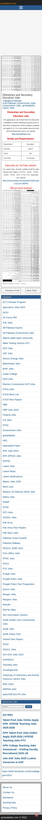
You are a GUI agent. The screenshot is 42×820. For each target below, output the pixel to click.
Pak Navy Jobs (10, 533)
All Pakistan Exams (13, 327)
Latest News (9, 471)
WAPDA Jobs (9, 689)
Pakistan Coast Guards (15, 538)
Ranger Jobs (9, 594)
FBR (5, 404)
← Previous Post (11, 290)
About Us (7, 787)
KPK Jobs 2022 (11, 451)
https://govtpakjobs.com (21, 134)
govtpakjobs (28, 105)
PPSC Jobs (8, 558)
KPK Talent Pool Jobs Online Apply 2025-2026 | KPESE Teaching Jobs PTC (20, 736)
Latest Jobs (8, 108)
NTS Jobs (8, 512)
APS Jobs (8, 348)
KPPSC (6, 461)
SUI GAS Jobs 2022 (13, 654)
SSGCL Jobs (9, 649)
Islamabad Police (11, 445)
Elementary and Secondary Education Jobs (17, 96)
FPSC (6, 425)
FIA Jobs (7, 420)
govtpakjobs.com (8, 3)
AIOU (5, 312)
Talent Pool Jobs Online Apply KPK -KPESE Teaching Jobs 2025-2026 (21, 724)
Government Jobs (11, 105)
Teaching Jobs (10, 664)
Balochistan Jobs (11, 363)
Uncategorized (10, 670)
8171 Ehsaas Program (14, 302)
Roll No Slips (9, 609)
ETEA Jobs (8, 389)
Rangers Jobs (10, 599)
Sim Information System (15, 615)
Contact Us (8, 792)
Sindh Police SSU (12, 634)
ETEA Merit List (11, 394)
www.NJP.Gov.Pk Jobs (14, 694)
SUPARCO (8, 659)
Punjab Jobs (9, 574)
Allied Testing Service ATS (16, 343)
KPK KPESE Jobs (12, 456)
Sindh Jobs (8, 629)
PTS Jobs (8, 568)
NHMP (6, 502)
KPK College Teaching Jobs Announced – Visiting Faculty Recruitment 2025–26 (20, 749)
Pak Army (8, 522)
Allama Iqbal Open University (18, 338)
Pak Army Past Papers (14, 527)
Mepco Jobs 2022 (12, 481)
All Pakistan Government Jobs (20, 103)
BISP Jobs (8, 368)
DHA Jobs (8, 379)
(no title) (7, 714)
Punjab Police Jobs (12, 579)
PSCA (6, 563)
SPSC (6, 644)
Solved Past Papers (13, 639)
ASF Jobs (8, 353)
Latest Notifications (12, 476)
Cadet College (10, 374)
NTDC (6, 507)
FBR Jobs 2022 (11, 410)
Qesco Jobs (9, 589)
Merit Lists (8, 486)
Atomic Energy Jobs (13, 358)
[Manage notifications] (36, 815)
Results (6, 604)
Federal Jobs (9, 415)
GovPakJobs (9, 802)
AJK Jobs (7, 322)
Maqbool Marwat (13, 100)
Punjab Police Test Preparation (18, 584)
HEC (5, 440)
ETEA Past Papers (12, 399)
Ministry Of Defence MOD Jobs (19, 491)
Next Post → (33, 290)
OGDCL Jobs (9, 517)
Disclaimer (8, 797)
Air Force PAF (10, 317)
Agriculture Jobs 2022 (14, 307)
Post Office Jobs (11, 553)
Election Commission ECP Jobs (19, 384)
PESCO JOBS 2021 (13, 548)
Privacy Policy (10, 807)
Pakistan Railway (11, 543)
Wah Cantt (8, 684)
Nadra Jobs (9, 497)
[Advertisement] (21, 33)
